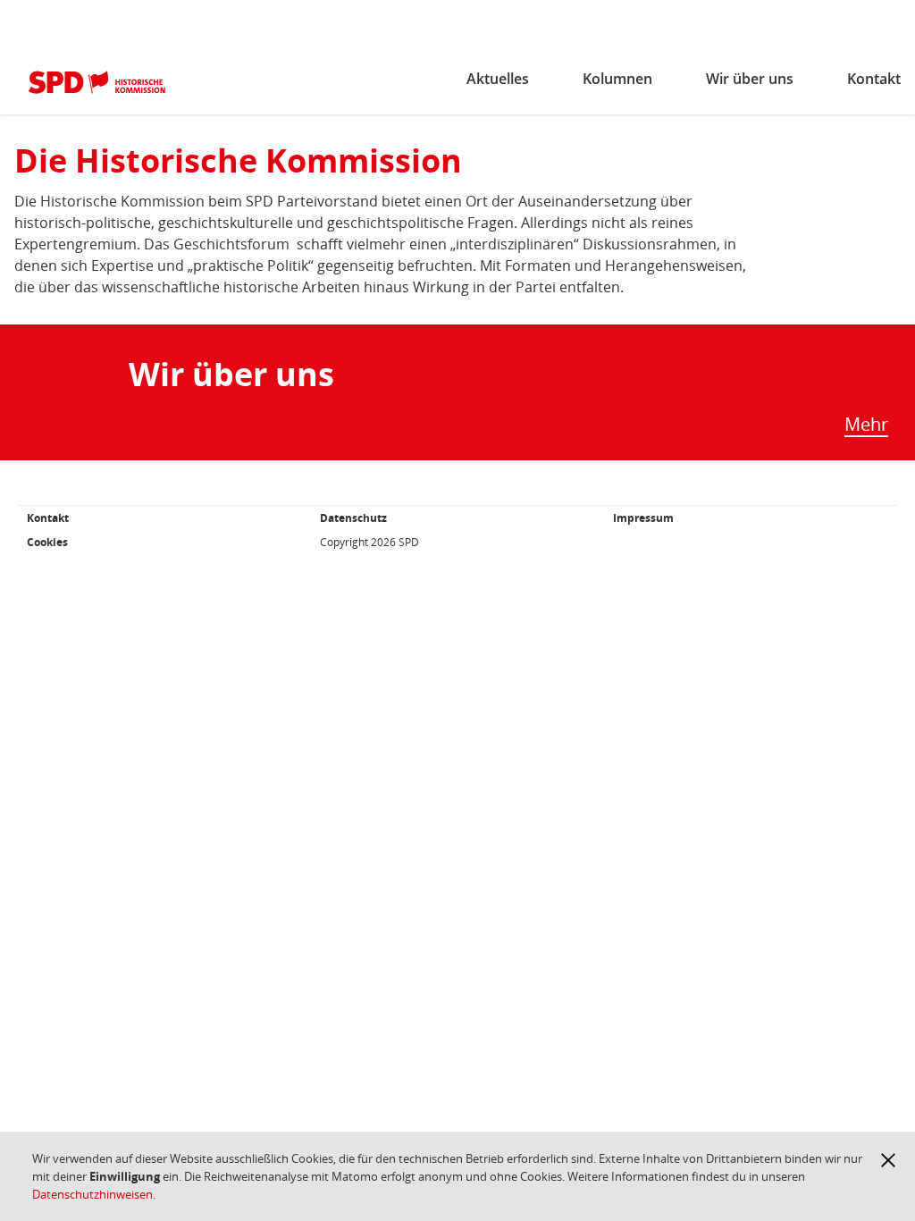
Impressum (643, 518)
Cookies (47, 542)
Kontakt (48, 518)
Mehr (866, 425)
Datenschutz (353, 518)
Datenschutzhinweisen (92, 1194)
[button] (888, 1160)
